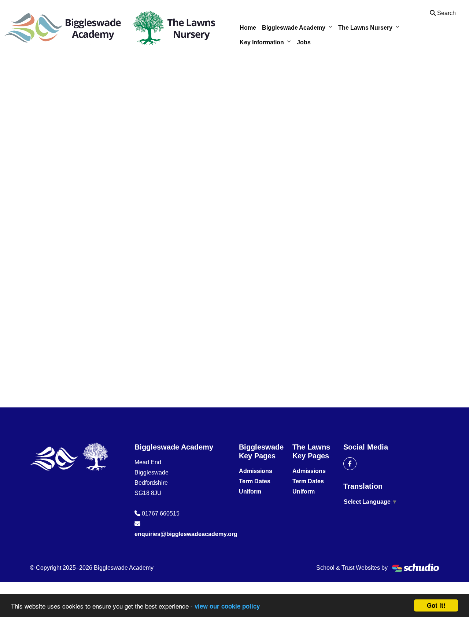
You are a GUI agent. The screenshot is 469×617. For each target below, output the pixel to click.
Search (446, 13)
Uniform (250, 491)
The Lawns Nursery (365, 28)
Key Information (262, 42)
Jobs (304, 42)
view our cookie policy (227, 606)
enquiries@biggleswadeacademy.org (185, 534)
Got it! (436, 605)
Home (248, 28)
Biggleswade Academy (293, 28)
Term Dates (254, 481)
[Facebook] (350, 463)
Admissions (255, 471)
